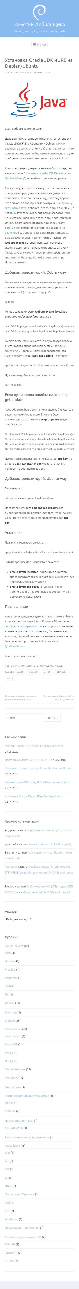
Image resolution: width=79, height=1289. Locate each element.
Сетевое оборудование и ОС (23, 1237)
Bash (8, 952)
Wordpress (11, 1219)
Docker (9, 1102)
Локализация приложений (22, 1227)
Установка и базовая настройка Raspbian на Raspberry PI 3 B (20, 697)
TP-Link (9, 1260)
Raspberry (11, 977)
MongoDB (11, 1044)
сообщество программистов (23, 626)
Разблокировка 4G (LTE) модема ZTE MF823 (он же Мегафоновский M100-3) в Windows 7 (39, 872)
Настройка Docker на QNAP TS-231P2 (28, 759)
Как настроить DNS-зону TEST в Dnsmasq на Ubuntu (58, 697)
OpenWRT (11, 1252)
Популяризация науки (19, 1120)
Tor (7, 994)
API (7, 1161)
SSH (7, 986)
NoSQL (9, 1061)
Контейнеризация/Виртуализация (27, 1095)
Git (7, 1177)
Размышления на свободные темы (27, 1137)
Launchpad (12, 232)
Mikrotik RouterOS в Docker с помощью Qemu (34, 745)
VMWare (10, 1111)
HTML (8, 1186)
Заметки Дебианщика (39, 24)
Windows (11, 1020)
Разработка (12, 1145)
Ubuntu (10, 1002)
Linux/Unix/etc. (28, 666)
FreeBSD (10, 969)
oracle (61, 672)
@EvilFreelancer (15, 646)
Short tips (11, 1012)
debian (33, 672)
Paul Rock (44, 72)
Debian (9, 961)
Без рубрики (13, 1087)
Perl (7, 1202)
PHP (7, 1211)
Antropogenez (14, 1127)
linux (47, 672)
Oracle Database (51, 666)
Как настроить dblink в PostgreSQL (51, 844)
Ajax (7, 1152)
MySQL (9, 1052)
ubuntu (11, 678)
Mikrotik (10, 1244)
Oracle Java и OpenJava (20, 1194)
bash (20, 672)
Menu (41, 44)
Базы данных (13, 1029)
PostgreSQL (12, 1077)
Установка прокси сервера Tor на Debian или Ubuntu (39, 768)
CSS (7, 1169)
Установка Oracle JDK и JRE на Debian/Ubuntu (34, 796)
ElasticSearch (13, 1036)
